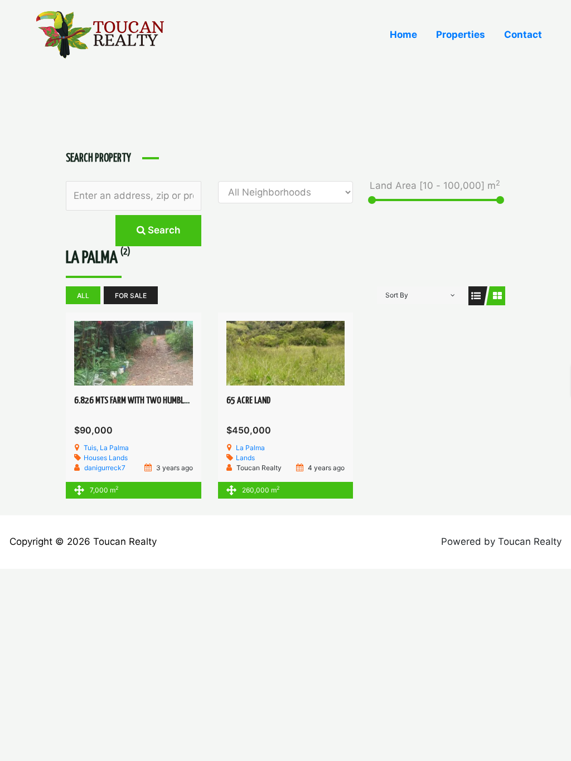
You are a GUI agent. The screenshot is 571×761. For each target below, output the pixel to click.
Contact (523, 34)
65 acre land (248, 401)
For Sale (131, 295)
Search (163, 230)
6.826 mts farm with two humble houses (144, 401)
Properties (460, 34)
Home (403, 34)
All (83, 295)
